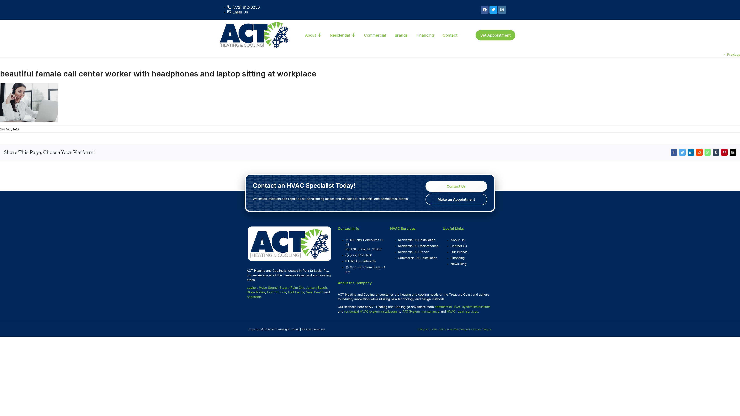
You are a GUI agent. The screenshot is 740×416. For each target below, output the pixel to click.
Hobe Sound (268, 287)
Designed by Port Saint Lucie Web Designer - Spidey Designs (454, 329)
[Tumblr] (716, 152)
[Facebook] (485, 10)
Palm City (297, 287)
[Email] (733, 152)
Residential (340, 35)
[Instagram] (502, 10)
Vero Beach (314, 292)
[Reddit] (699, 152)
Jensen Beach (316, 287)
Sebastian (254, 297)
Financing (425, 35)
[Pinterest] (724, 152)
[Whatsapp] (708, 152)
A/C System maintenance (420, 311)
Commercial (375, 35)
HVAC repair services (462, 311)
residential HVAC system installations (371, 311)
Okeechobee (256, 292)
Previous (733, 54)
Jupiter (252, 287)
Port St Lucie (276, 292)
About (310, 35)
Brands (401, 35)
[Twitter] (493, 10)
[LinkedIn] (691, 152)
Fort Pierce (296, 292)
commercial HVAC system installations (462, 307)
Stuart (283, 287)
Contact (450, 35)
